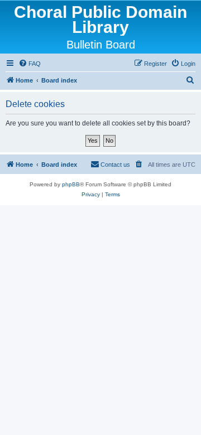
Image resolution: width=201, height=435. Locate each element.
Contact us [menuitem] (115, 164)
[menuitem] (29, 63)
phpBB (71, 184)
